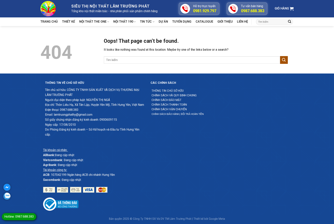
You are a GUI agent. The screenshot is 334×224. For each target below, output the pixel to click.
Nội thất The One (93, 21)
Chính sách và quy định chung (174, 95)
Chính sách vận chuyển (169, 109)
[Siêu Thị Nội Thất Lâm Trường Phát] (53, 8)
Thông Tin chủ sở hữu (168, 90)
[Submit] (289, 22)
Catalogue (204, 21)
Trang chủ (49, 21)
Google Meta (217, 219)
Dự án (163, 21)
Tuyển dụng (181, 21)
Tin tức (146, 21)
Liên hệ (242, 21)
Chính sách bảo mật (166, 100)
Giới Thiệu (225, 21)
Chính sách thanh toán (169, 104)
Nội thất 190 (123, 21)
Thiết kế (68, 21)
